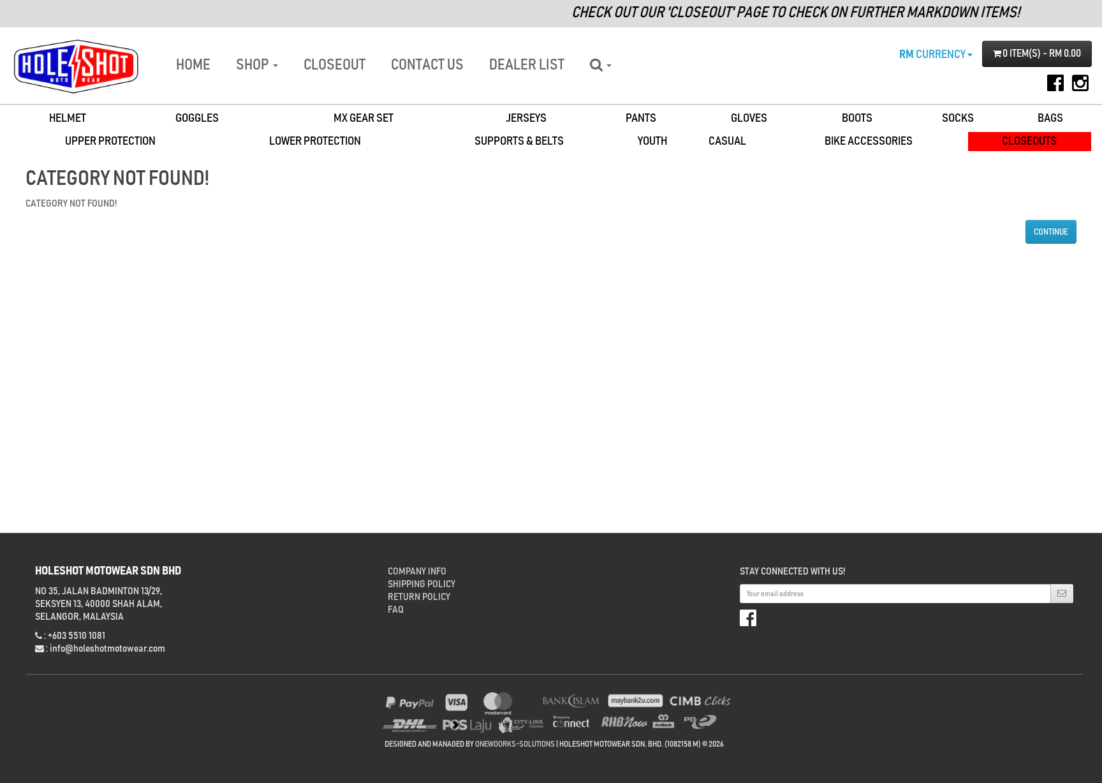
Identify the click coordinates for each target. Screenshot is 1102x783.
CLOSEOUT (334, 65)
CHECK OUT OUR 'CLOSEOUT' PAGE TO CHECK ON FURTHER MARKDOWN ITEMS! (783, 12)
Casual (727, 141)
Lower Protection (315, 141)
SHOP (254, 65)
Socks (958, 118)
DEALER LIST (526, 65)
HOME (193, 65)
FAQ (396, 609)
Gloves (749, 118)
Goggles (197, 118)
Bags (1050, 118)
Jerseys (526, 118)
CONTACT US (427, 65)
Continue (1051, 232)
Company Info (417, 571)
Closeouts (1029, 141)
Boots (857, 118)
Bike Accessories (869, 141)
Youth (652, 141)
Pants (641, 118)
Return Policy (419, 597)
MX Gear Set (363, 118)
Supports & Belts (519, 141)
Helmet (67, 118)
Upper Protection (110, 141)
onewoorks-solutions (515, 744)
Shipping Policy (421, 584)
